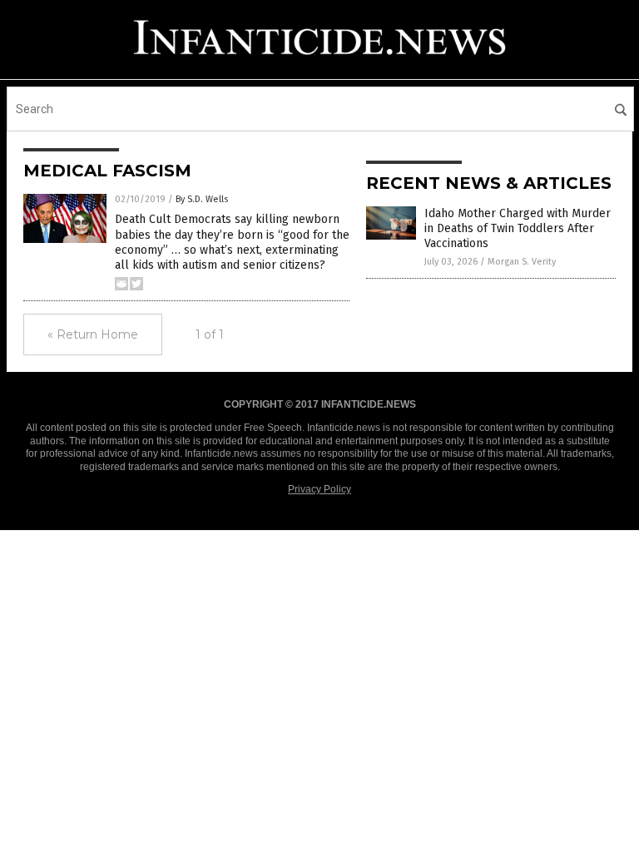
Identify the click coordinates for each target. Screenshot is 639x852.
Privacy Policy (319, 489)
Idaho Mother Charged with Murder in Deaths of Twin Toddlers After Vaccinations (517, 228)
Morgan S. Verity (522, 261)
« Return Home (92, 334)
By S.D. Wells (202, 199)
